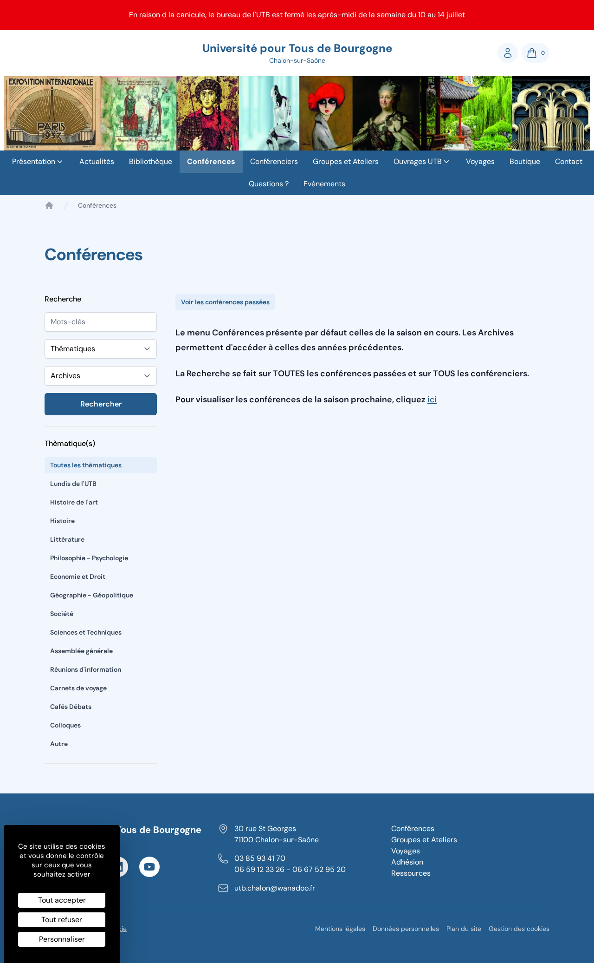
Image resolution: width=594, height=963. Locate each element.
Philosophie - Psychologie (89, 558)
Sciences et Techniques (86, 632)
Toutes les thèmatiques (86, 465)
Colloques (65, 725)
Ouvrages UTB (418, 161)
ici (432, 399)
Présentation (33, 161)
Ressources (411, 873)
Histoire (62, 521)
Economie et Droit (77, 576)
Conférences (211, 161)
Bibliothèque (150, 161)
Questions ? (269, 184)
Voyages (480, 161)
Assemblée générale (81, 651)
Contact (568, 161)
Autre (59, 744)
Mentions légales (340, 928)
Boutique (525, 161)
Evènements (324, 184)
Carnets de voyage (78, 688)
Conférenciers (274, 161)
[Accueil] (49, 205)
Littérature (67, 539)
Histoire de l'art (74, 502)
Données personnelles (406, 928)
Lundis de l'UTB (73, 483)
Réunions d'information (85, 669)
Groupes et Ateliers (346, 161)
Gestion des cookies (519, 928)
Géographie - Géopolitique (91, 595)
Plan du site (463, 928)
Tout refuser (61, 919)
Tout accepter (62, 900)
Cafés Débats (70, 706)
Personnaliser (62, 939)
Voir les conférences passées (225, 302)
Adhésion (407, 862)
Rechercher (101, 404)
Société (61, 613)
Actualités (96, 161)
